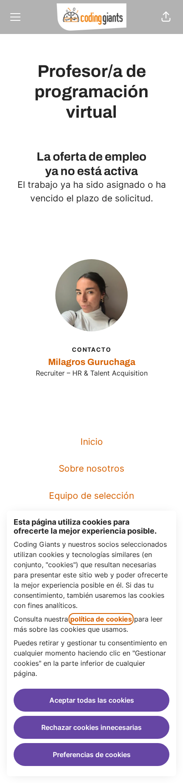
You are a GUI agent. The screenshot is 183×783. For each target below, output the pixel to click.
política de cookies (101, 619)
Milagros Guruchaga (91, 362)
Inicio (91, 441)
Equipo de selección (91, 495)
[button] (166, 17)
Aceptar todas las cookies (91, 700)
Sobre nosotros (91, 468)
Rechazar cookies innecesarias (91, 727)
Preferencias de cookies (92, 754)
